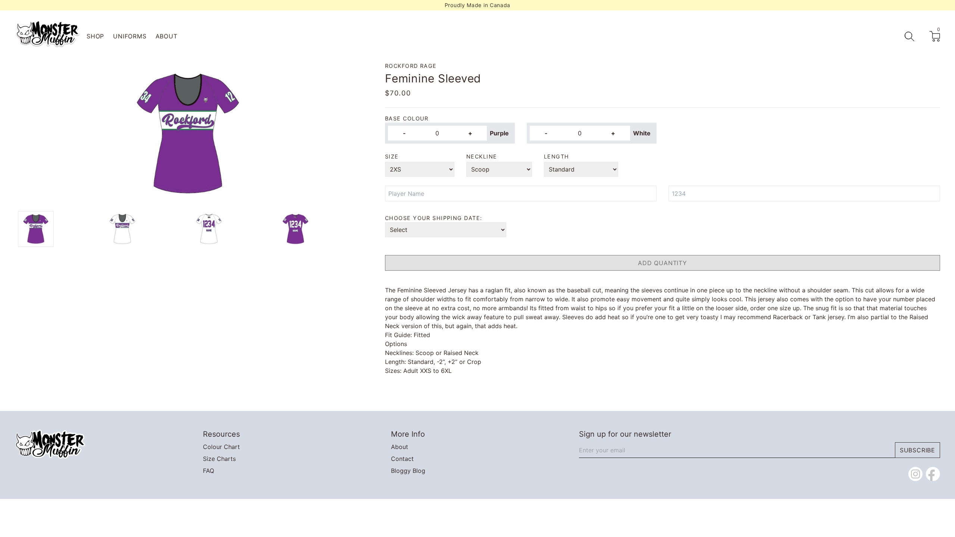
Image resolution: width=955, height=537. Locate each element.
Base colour (407, 118)
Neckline (481, 156)
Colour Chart (221, 446)
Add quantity (662, 263)
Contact (402, 458)
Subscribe (917, 450)
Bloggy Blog (408, 470)
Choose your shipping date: (433, 218)
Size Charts (219, 458)
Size (392, 156)
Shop (95, 36)
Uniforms (129, 36)
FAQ (208, 470)
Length (556, 156)
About (167, 36)
